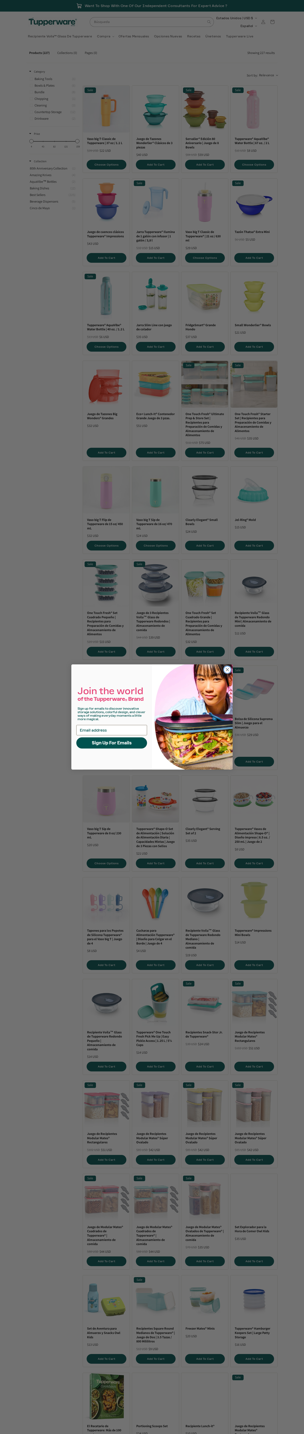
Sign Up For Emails (112, 742)
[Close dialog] (227, 669)
